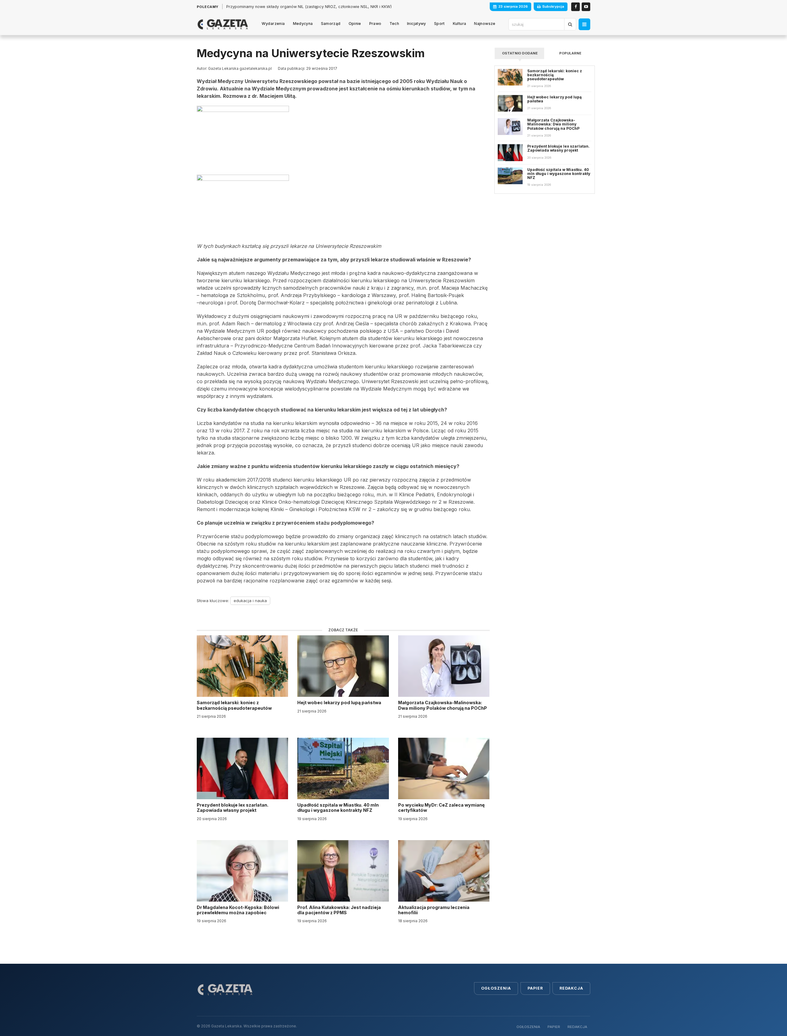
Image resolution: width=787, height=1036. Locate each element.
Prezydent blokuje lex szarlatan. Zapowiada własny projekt (232, 807)
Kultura (459, 23)
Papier (535, 988)
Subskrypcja (553, 6)
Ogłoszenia (496, 988)
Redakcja (571, 988)
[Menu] (584, 24)
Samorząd (331, 23)
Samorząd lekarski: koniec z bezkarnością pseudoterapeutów (235, 705)
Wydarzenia (273, 23)
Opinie (355, 23)
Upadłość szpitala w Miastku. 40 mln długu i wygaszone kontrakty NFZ (338, 807)
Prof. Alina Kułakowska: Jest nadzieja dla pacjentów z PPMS (339, 910)
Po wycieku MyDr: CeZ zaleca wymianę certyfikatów (441, 807)
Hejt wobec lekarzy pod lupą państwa (339, 702)
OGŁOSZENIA (528, 1027)
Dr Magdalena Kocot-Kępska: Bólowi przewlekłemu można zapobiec (238, 910)
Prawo (375, 23)
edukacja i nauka (250, 600)
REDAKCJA (577, 1027)
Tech (394, 23)
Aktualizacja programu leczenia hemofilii (433, 910)
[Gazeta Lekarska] (223, 24)
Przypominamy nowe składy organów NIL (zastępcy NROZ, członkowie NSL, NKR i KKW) (309, 6)
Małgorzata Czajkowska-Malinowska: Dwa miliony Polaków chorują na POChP (442, 705)
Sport (439, 23)
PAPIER (554, 1027)
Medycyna (303, 23)
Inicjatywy (416, 23)
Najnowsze (484, 23)
